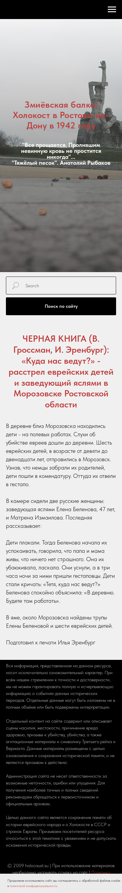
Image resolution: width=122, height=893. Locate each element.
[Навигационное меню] (112, 9)
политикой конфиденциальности (33, 886)
